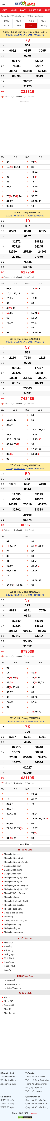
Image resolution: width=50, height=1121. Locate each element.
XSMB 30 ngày (7, 1100)
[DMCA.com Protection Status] (25, 1118)
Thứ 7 (31, 26)
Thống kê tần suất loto (14, 858)
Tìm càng (8, 916)
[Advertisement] (25, 128)
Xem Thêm (25, 844)
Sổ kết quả (35, 10)
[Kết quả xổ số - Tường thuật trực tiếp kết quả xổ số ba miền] (25, 5)
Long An (7, 970)
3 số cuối (30, 97)
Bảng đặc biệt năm (12, 873)
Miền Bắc (8, 942)
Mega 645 (8, 1001)
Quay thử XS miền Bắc (36, 1100)
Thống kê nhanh (11, 897)
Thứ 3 (31, 21)
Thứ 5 (6, 26)
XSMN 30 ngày (7, 1103)
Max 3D (7, 1009)
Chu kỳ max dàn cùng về (15, 920)
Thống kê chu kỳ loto (13, 881)
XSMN (14, 10)
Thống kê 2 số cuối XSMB (16, 901)
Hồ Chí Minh (9, 966)
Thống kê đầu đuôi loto (14, 905)
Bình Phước (9, 958)
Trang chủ (5, 16)
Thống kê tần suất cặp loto (16, 862)
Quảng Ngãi (9, 954)
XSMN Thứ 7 (19, 35)
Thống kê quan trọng (13, 932)
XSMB (4, 10)
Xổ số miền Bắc (7, 1076)
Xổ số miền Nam (18, 16)
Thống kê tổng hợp (12, 928)
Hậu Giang (9, 962)
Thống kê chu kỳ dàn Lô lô (16, 889)
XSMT (23, 10)
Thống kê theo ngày (13, 909)
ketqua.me (33, 1113)
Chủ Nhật (44, 26)
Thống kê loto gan (12, 854)
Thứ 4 (43, 21)
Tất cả (6, 97)
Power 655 (9, 1005)
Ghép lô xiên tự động (13, 913)
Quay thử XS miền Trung (36, 1107)
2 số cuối (18, 97)
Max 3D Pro (9, 1013)
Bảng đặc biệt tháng (13, 870)
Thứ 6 (18, 26)
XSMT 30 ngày (7, 1107)
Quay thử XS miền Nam (36, 1103)
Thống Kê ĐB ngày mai (14, 893)
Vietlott (7, 997)
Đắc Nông (8, 950)
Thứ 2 (18, 21)
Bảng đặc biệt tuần (12, 866)
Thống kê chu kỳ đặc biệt (15, 877)
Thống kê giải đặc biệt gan (16, 885)
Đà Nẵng (8, 946)
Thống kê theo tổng (12, 924)
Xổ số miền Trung (8, 1084)
